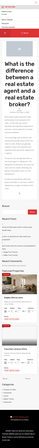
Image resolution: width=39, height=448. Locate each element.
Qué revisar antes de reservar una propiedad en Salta (19, 247)
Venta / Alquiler (7, 20)
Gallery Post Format (10, 255)
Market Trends (8, 399)
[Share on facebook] (16, 193)
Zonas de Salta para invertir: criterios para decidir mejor (17, 228)
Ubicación (5, 23)
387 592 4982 (10, 7)
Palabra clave (7, 11)
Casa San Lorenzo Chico (15, 349)
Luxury (5, 396)
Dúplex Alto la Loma (13, 297)
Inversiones (7, 393)
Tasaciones (7, 402)
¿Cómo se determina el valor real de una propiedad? (16, 238)
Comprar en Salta (9, 390)
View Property (19, 290)
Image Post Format (10, 252)
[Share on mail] (23, 193)
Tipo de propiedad (8, 27)
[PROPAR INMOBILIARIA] (19, 417)
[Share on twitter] (19, 193)
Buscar (6, 206)
